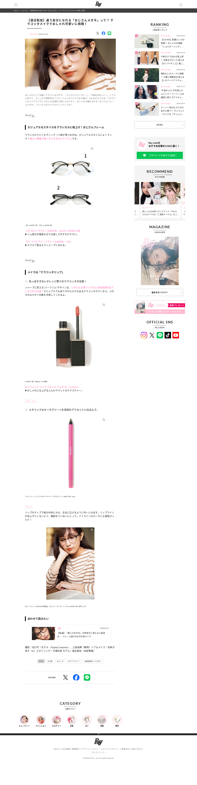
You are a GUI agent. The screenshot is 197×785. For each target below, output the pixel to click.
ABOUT (57, 749)
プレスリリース (98, 752)
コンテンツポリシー (111, 749)
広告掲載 (66, 749)
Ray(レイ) (16, 10)
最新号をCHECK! (160, 292)
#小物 (50, 661)
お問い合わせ (137, 749)
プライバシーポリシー (91, 749)
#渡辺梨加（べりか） (93, 661)
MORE (160, 125)
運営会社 (125, 749)
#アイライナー (74, 661)
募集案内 (76, 749)
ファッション (24, 10)
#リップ (60, 661)
